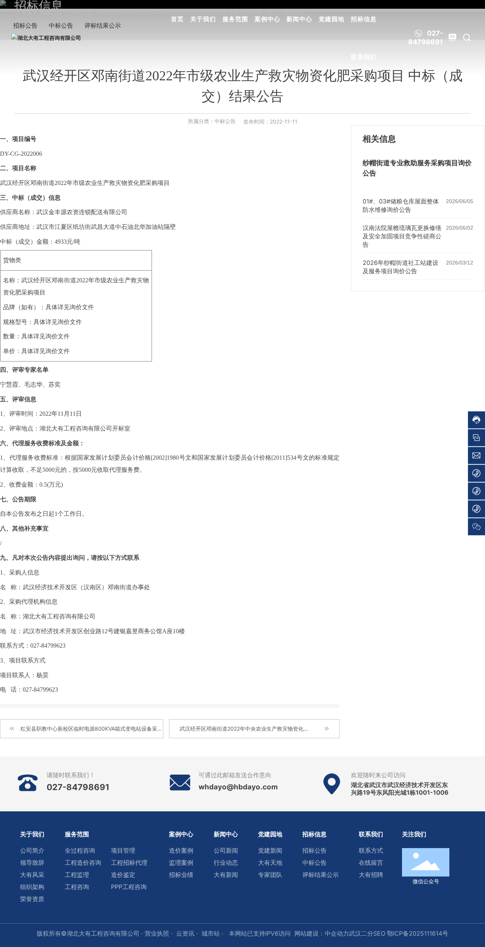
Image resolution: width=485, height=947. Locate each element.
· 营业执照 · (155, 933)
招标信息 (364, 19)
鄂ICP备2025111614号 (417, 933)
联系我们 (364, 57)
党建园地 (331, 19)
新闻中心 (299, 19)
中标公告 (225, 121)
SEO (379, 933)
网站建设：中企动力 (321, 933)
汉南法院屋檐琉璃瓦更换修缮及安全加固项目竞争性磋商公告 (402, 236)
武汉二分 (361, 933)
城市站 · (213, 933)
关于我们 (203, 19)
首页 (177, 19)
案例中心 (267, 19)
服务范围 (235, 19)
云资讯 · (187, 933)
